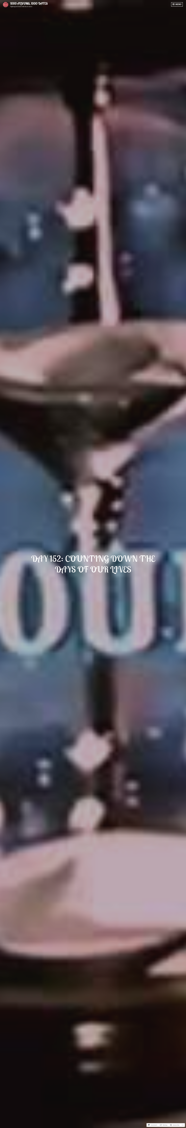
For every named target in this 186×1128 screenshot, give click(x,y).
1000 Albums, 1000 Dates (29, 3)
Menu (178, 4)
